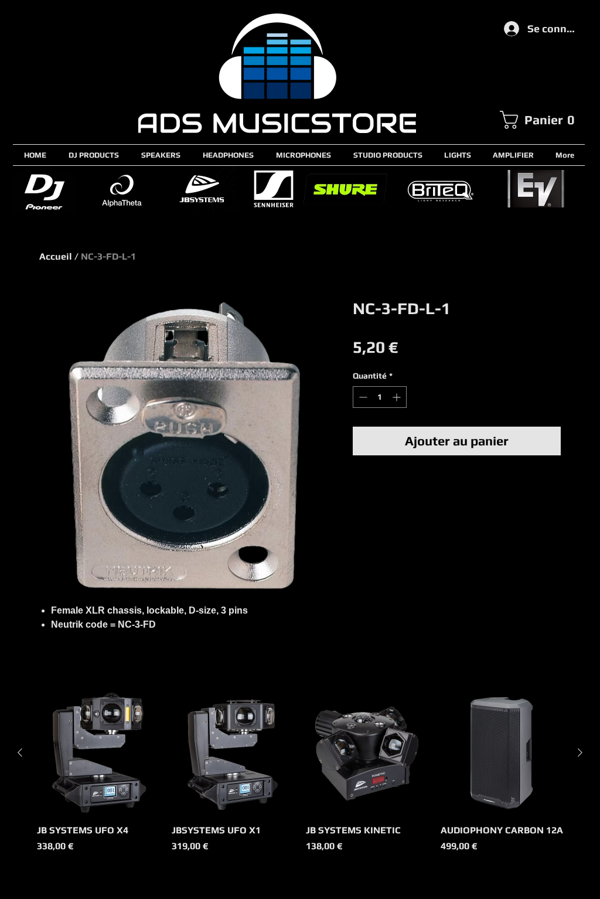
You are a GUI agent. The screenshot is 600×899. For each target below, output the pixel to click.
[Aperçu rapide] (98, 753)
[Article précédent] (20, 752)
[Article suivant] (580, 752)
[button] (542, 120)
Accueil (55, 256)
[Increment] (397, 397)
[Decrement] (361, 397)
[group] (300, 779)
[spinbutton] (379, 397)
